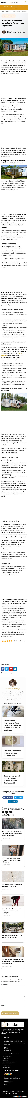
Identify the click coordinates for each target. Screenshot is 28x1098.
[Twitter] (7, 669)
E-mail (3, 1005)
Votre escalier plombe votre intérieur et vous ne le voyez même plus (11, 860)
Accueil (2, 11)
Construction (8, 11)
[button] (25, 3)
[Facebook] (2, 669)
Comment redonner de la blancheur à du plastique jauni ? (12, 753)
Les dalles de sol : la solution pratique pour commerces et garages (11, 911)
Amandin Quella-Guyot (12, 689)
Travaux (13, 16)
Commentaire (5, 984)
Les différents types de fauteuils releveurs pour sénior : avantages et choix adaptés (13, 961)
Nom (2, 999)
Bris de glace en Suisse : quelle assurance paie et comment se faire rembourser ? (12, 833)
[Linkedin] (15, 669)
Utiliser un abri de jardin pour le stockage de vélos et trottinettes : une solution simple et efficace (12, 725)
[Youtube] (11, 669)
